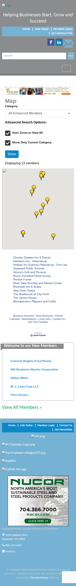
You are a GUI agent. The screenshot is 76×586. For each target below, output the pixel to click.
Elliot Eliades (20, 394)
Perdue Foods (22, 279)
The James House (25, 297)
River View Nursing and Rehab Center (37, 283)
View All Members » (22, 407)
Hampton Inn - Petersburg (30, 261)
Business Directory (23, 315)
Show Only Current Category (32, 142)
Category (11, 106)
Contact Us (58, 319)
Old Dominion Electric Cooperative (34, 368)
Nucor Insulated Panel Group (31, 275)
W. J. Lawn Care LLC (25, 385)
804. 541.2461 (13, 545)
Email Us (10, 551)
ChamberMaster (39, 577)
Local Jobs (44, 319)
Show (12, 154)
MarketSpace (29, 319)
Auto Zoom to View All (27, 132)
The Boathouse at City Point (31, 294)
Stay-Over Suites (24, 290)
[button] (53, 237)
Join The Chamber (38, 322)
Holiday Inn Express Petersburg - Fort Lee (40, 264)
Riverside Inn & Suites (27, 286)
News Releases (44, 315)
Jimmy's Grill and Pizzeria (29, 272)
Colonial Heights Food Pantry (31, 360)
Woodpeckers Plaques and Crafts (34, 301)
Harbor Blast (19, 376)
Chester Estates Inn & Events (32, 257)
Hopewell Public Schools (28, 268)
